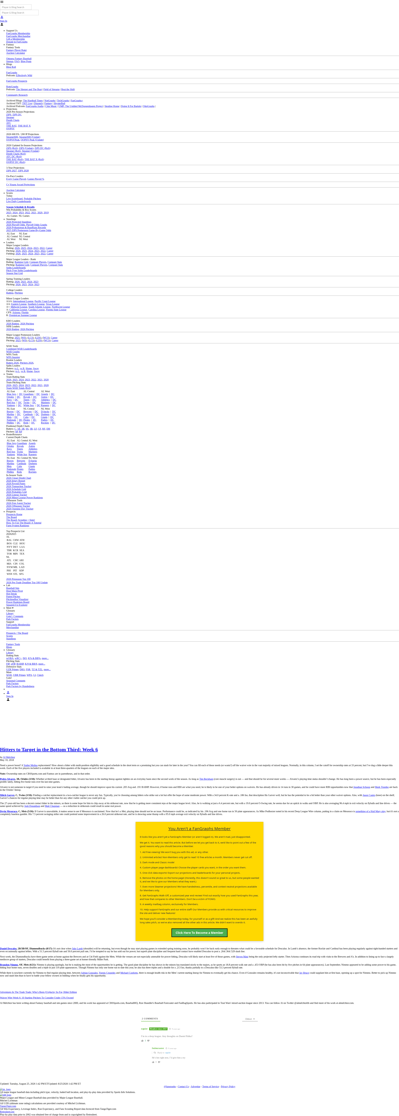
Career (49, 248)
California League (18, 309)
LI (34, 675)
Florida (25, 312)
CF (39, 428)
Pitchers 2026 (26, 363)
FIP (8, 664)
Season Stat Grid (14, 273)
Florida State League (56, 309)
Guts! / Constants (14, 616)
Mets (9, 417)
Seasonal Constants (15, 680)
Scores (9, 636)
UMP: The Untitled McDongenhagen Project (80, 106)
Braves (10, 411)
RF (43, 428)
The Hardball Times (33, 100)
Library (10, 613)
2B (23, 428)
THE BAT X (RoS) (34, 159)
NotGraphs (49, 100)
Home (29, 368)
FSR (28, 669)
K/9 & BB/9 (31, 664)
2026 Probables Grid (16, 492)
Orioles (10, 397)
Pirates (26, 420)
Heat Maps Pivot (14, 591)
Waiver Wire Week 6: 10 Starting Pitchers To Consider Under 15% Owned (37, 997)
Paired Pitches (13, 596)
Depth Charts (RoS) (16, 153)
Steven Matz (242, 956)
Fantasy (48, 103)
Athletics (45, 399)
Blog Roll (11, 67)
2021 (33, 212)
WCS (46, 337)
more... (45, 658)
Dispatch (38, 103)
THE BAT (11, 125)
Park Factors (12, 619)
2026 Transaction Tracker (18, 486)
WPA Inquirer (13, 357)
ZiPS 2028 (23, 170)
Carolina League (36, 309)
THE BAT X (24, 125)
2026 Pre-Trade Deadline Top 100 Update (27, 582)
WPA (29, 675)
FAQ (16, 61)
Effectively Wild (24, 75)
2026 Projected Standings (18, 222)
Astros (44, 397)
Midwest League (19, 307)
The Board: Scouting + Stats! (20, 520)
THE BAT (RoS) (14, 159)
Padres (44, 420)
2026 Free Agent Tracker (18, 503)
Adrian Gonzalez (89, 972)
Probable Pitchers (32, 198)
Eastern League (18, 304)
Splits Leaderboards (16, 267)
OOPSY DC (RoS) (15, 162)
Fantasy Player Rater (16, 50)
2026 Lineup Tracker (16, 494)
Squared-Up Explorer (16, 605)
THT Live (27, 103)
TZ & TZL (37, 669)
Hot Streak (11, 593)
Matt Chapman (52, 806)
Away (36, 368)
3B (31, 428)
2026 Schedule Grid (16, 489)
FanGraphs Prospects (16, 81)
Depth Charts (12, 120)
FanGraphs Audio (34, 106)
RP (20, 431)
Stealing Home (112, 106)
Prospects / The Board (17, 633)
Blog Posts (26, 61)
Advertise (195, 1086)
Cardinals (28, 414)
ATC (8, 123)
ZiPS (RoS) (12, 148)
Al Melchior (9, 757)
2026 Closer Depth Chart (18, 478)
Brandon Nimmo (9, 964)
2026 (17, 248)
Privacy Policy (228, 1086)
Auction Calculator (15, 53)
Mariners (45, 402)
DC (21, 394)
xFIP (13, 664)
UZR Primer (12, 669)
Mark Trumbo (382, 787)
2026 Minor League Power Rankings (24, 497)
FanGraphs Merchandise (18, 36)
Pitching (19, 293)
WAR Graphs (13, 351)
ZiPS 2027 (11, 170)
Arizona (16, 312)
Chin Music (51, 106)
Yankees (11, 405)
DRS (22, 669)
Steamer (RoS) (13, 151)
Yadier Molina (31, 765)
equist (168, 1052)
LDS (38, 337)
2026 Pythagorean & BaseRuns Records (26, 227)
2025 (8, 212)
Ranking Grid (21, 262)
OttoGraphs (148, 106)
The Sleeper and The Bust (29, 89)
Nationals (11, 420)
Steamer (10, 117)
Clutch (40, 675)
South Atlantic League (39, 307)
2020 (39, 212)
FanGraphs (11, 72)
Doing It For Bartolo (131, 106)
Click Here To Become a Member (199, 933)
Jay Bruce (304, 972)
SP (16, 431)
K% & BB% (34, 658)
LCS (30, 337)
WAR (9, 675)
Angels (44, 394)
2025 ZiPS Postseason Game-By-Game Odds (28, 230)
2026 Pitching (27, 323)
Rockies (45, 422)
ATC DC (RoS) (14, 156)
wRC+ (18, 658)
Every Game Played (16, 179)
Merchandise (12, 627)
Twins (26, 402)
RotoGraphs (12, 86)
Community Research (17, 95)
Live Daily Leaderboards (18, 201)
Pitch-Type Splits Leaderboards (21, 270)
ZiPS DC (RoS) (42, 148)
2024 (14, 212)
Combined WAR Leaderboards (21, 349)
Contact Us (183, 1086)
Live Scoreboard (14, 198)
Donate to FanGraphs (16, 41)
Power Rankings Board (17, 602)
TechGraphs (63, 100)
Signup (9, 61)
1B (18, 428)
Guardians (28, 394)
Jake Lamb (77, 948)
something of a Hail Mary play (370, 811)
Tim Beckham (206, 779)
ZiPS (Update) (26, 148)
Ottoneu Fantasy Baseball (18, 58)
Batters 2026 (12, 363)
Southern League (36, 304)
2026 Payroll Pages (15, 483)
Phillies (10, 422)
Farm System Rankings (17, 525)
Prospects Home (14, 514)
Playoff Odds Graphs (36, 224)
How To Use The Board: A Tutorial (23, 522)
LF (35, 428)
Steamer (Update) (30, 151)
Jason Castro (369, 795)
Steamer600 (12, 137)
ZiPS (8, 114)
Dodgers (45, 414)
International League (23, 301)
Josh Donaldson (32, 806)
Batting (9, 293)
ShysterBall (59, 103)
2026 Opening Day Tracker (19, 508)
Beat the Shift (68, 89)
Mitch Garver (7, 795)
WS (23, 337)
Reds (25, 422)
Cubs (26, 417)
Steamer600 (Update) (29, 137)
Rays (9, 399)
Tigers (26, 399)
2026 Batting (12, 323)
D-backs (45, 411)
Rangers (45, 405)
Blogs (9, 647)
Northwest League (61, 307)
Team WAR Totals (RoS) (18, 388)
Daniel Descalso (8, 948)
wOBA (10, 658)
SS (27, 428)
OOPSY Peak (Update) (32, 139)
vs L (16, 368)
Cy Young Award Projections (20, 184)
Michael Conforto (129, 972)
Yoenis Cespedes (107, 972)
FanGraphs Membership (18, 33)
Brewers (27, 411)
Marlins (10, 414)
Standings (11, 638)
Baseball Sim (12, 588)
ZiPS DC (17, 114)
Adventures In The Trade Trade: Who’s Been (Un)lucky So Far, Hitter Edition (38, 992)
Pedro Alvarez (7, 779)
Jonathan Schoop (361, 787)
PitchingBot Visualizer (17, 599)
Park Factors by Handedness (20, 686)
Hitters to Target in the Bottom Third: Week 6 (49, 749)
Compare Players (37, 262)
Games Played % (35, 179)
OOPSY (10, 128)
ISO (25, 658)
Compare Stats (55, 262)
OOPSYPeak (12, 139)
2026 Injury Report (15, 480)
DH (48, 428)
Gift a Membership (15, 39)
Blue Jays (11, 394)
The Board (11, 517)
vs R (22, 368)
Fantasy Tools (13, 644)
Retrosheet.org (7, 1111)
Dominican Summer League (23, 315)
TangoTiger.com (8, 1106)
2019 (46, 212)
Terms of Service (210, 1086)
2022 (27, 212)
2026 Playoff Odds (15, 224)
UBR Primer (19, 675)
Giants (44, 417)
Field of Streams (51, 89)
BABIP (20, 664)
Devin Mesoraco (8, 811)
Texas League (53, 304)
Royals (26, 397)
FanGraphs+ (77, 100)
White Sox (28, 405)
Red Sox (11, 402)
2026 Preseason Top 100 (18, 579)
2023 (21, 212)
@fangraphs (170, 1086)
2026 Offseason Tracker (18, 506)
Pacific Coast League (45, 301)
